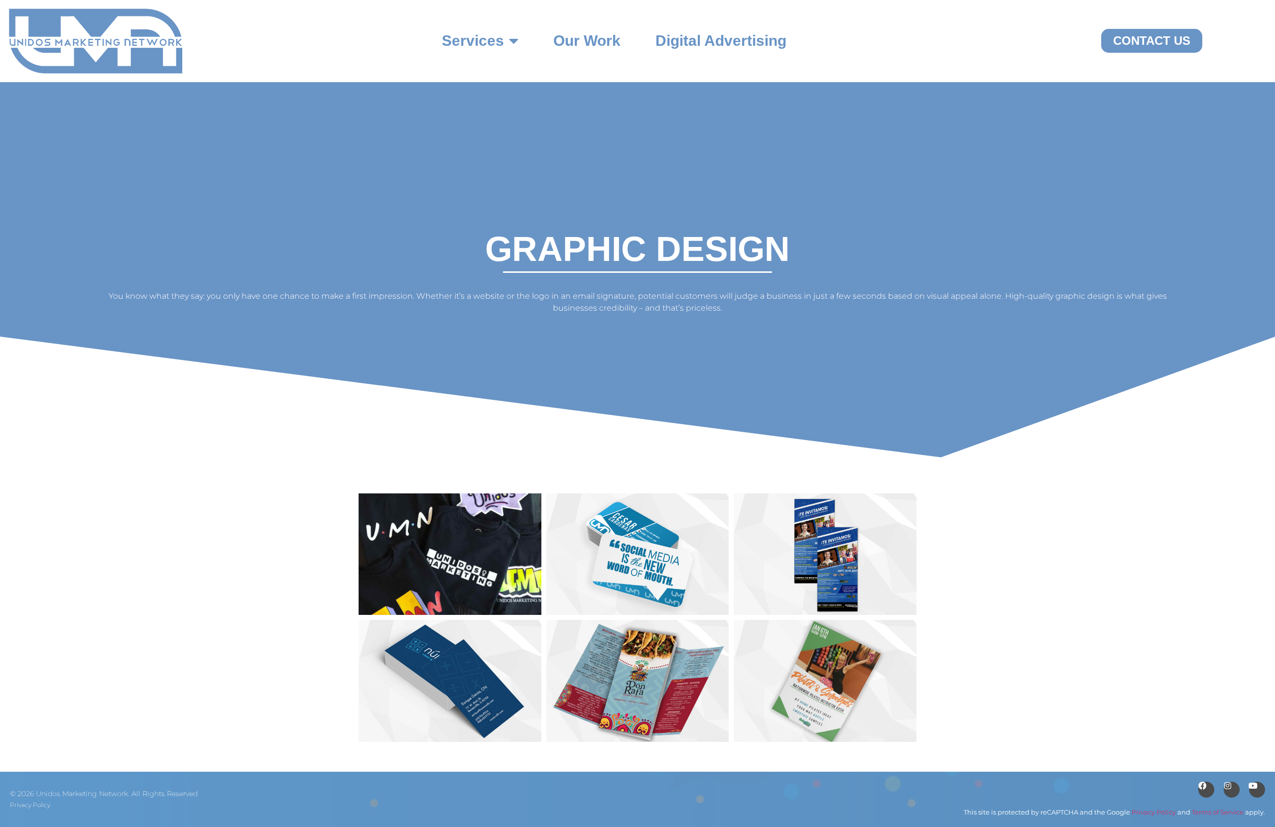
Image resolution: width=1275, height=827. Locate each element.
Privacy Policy (30, 805)
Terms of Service (1218, 812)
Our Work (587, 40)
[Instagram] (1232, 790)
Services (473, 40)
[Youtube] (1257, 790)
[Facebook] (1206, 790)
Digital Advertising (720, 40)
